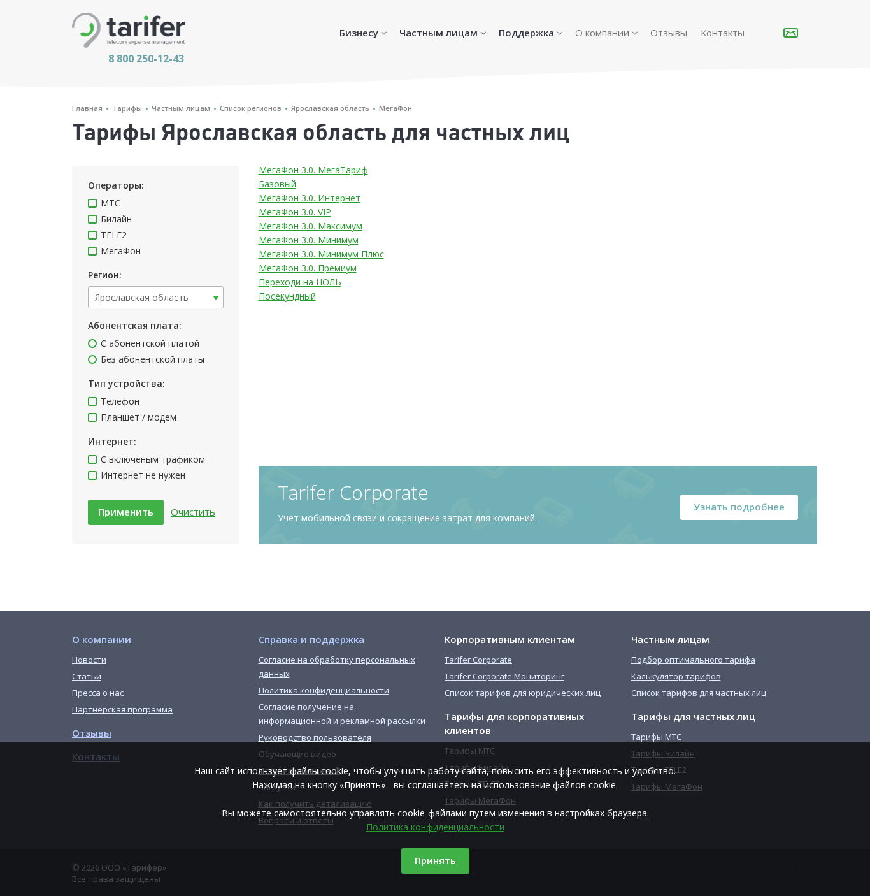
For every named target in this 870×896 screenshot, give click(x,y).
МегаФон (395, 108)
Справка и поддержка (311, 639)
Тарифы (127, 108)
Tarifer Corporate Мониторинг (504, 676)
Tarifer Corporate (478, 659)
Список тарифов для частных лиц (698, 692)
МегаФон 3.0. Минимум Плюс (321, 254)
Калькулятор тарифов (676, 676)
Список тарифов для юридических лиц (523, 692)
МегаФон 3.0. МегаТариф (313, 170)
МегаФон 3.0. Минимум (309, 240)
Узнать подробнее (739, 506)
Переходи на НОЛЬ (300, 282)
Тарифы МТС (656, 736)
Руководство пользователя (315, 737)
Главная (87, 108)
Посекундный (287, 296)
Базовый (277, 184)
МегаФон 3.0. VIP (295, 212)
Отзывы (668, 32)
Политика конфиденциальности (435, 827)
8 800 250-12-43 (146, 59)
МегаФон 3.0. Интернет (309, 198)
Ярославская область (330, 108)
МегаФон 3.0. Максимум (310, 226)
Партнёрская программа (122, 709)
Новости (89, 659)
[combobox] (156, 297)
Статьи (86, 676)
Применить (125, 511)
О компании (602, 32)
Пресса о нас (98, 692)
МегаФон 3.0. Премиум (308, 268)
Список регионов (251, 108)
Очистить (193, 511)
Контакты (723, 32)
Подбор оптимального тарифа (693, 659)
